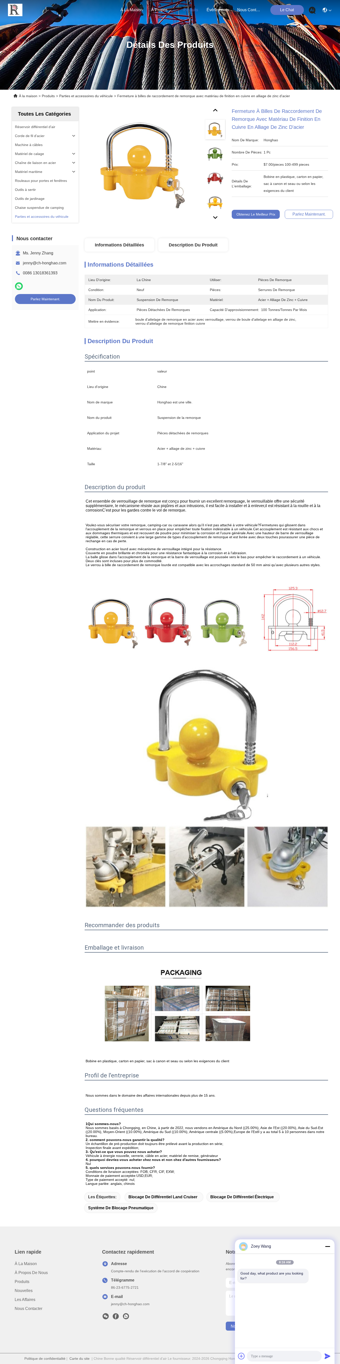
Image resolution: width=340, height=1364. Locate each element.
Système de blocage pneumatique (121, 1208)
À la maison (131, 10)
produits (190, 10)
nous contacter (249, 10)
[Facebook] (115, 1318)
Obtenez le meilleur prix (255, 214)
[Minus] (328, 1246)
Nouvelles (24, 1290)
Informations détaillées (119, 244)
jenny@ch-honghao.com (44, 263)
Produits (48, 96)
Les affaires (25, 1299)
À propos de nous (163, 10)
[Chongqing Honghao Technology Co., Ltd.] (15, 10)
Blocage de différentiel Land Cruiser (162, 1197)
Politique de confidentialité (44, 1359)
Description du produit (193, 244)
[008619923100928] (125, 1318)
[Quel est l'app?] (18, 286)
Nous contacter (28, 1308)
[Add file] (241, 1356)
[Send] (328, 1356)
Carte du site (79, 1359)
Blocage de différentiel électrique (242, 1197)
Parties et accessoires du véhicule (86, 96)
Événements (218, 10)
